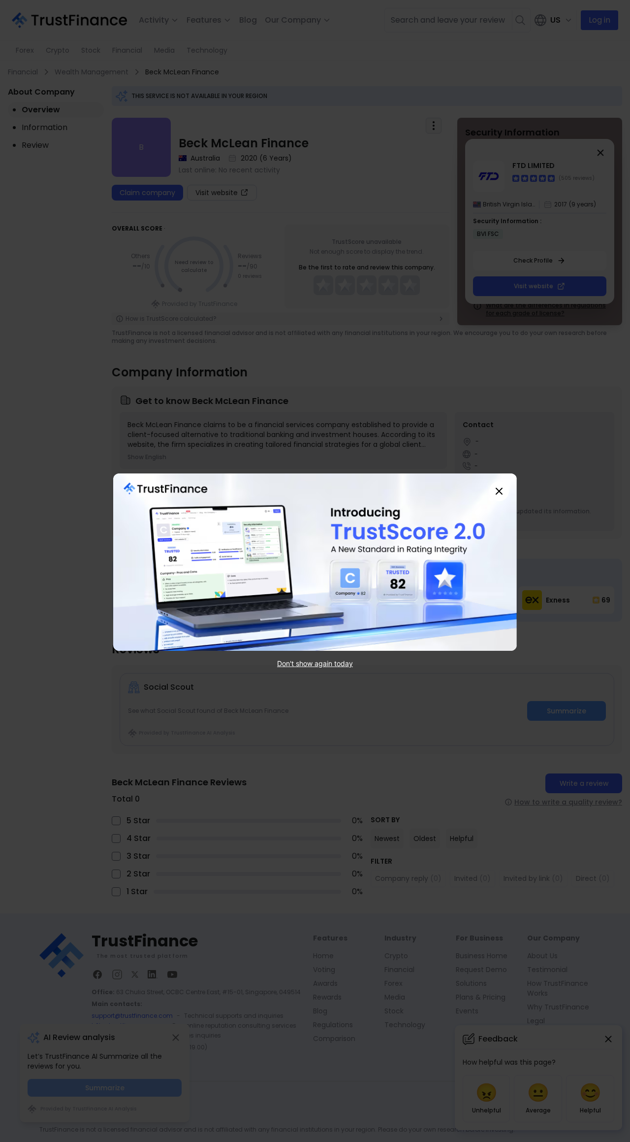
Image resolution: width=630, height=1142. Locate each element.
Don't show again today (315, 663)
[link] (315, 562)
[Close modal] (499, 491)
